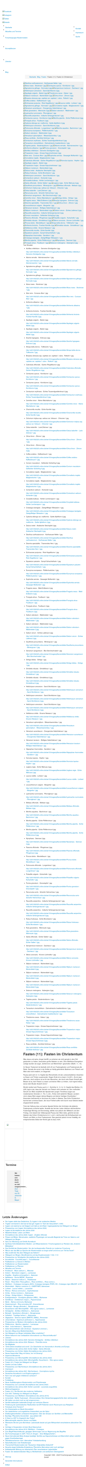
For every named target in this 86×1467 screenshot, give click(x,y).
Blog (38, 77)
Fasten (43, 77)
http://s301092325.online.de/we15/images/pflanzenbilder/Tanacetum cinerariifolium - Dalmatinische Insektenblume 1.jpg (50, 1012)
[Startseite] (14, 1125)
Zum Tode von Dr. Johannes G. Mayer (18, 1194)
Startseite (32, 77)
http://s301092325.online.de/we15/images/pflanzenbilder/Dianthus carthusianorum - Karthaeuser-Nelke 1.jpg (49, 539)
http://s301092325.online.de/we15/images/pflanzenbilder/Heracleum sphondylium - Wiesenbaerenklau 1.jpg (50, 726)
